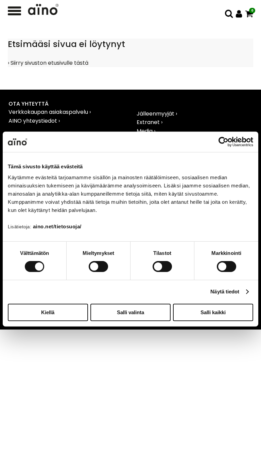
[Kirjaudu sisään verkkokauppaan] (239, 14)
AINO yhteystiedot (33, 121)
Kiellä (47, 312)
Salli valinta (130, 312)
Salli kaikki (213, 312)
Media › (146, 131)
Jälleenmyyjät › (157, 114)
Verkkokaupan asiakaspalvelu (48, 112)
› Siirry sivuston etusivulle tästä (48, 63)
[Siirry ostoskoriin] (249, 14)
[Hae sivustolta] (229, 14)
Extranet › (149, 122)
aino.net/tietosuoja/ (57, 226)
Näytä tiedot (224, 291)
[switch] (98, 266)
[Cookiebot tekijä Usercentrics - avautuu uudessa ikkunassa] (223, 142)
